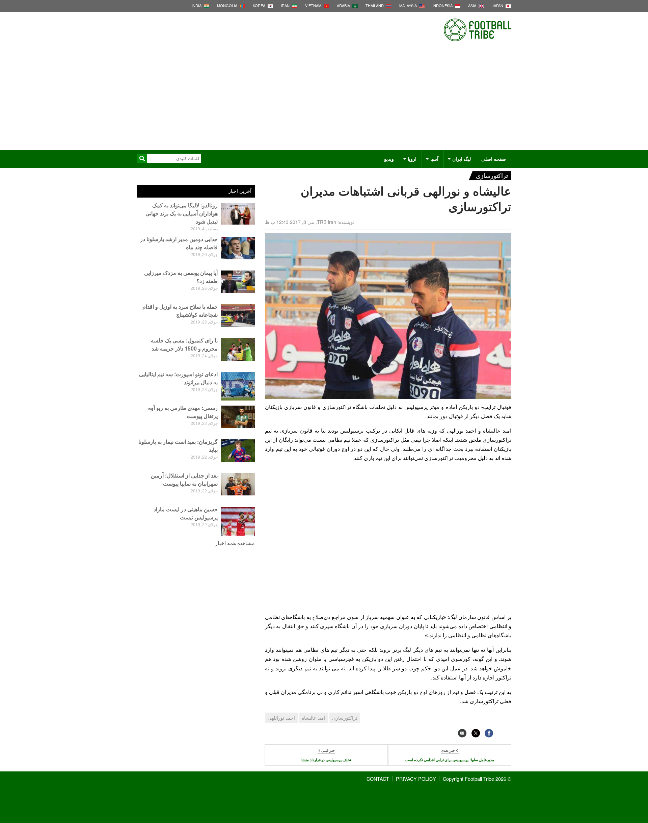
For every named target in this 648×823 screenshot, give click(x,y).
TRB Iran (326, 221)
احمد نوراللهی (281, 717)
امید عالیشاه (313, 717)
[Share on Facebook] (489, 733)
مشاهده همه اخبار (235, 543)
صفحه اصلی (493, 158)
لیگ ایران (461, 158)
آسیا (434, 158)
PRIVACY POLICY (416, 778)
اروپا (412, 158)
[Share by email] (462, 733)
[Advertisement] (324, 99)
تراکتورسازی (492, 175)
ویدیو (389, 158)
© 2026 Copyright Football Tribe (477, 778)
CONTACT (378, 778)
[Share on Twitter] (475, 733)
